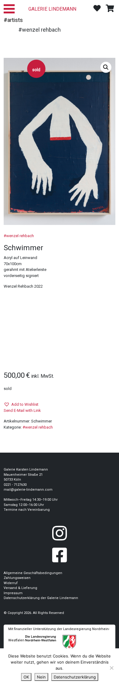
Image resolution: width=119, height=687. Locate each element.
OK (26, 677)
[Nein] (111, 668)
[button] (105, 67)
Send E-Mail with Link (22, 410)
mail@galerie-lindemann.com (28, 490)
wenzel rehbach (20, 235)
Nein (41, 677)
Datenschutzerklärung (75, 677)
